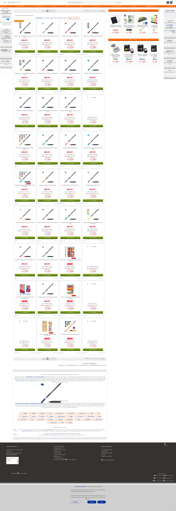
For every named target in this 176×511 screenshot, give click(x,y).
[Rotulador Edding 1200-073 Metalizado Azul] (47, 251)
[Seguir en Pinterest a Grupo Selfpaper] (168, 478)
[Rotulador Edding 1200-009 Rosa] (70, 139)
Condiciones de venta (106, 449)
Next (155, 24)
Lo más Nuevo (57, 451)
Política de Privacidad (106, 453)
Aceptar (101, 502)
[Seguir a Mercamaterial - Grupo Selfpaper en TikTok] (169, 475)
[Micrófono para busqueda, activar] (118, 2)
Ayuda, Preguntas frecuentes (13, 453)
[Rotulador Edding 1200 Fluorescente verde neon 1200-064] (70, 213)
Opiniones (8, 451)
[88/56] (93, 288)
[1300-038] (93, 251)
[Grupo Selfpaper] (108, 460)
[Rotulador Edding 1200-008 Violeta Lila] (70, 176)
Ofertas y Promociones (59, 454)
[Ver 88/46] (93, 335)
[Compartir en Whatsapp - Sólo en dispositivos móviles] (89, 365)
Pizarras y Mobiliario (39, 6)
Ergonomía (134, 6)
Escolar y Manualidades (116, 6)
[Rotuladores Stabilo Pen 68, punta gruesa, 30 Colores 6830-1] (70, 251)
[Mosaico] (102, 10)
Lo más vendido (58, 453)
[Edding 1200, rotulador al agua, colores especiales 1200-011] (25, 139)
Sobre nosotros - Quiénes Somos (14, 449)
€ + (152, 6)
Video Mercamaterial (59, 446)
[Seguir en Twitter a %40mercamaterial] (168, 480)
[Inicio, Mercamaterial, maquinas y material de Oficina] (15, 3)
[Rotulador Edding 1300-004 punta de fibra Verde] (47, 101)
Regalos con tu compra (59, 449)
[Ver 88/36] (93, 111)
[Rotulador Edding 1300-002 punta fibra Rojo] (47, 64)
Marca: (23, 413)
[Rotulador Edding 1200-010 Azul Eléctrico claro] (93, 139)
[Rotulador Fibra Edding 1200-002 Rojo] (70, 27)
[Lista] (92, 10)
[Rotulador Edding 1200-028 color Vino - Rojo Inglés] (70, 101)
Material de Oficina (20, 6)
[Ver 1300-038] (93, 261)
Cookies (103, 454)
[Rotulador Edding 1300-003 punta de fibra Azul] (70, 64)
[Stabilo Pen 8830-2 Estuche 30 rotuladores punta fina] (70, 288)
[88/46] (93, 325)
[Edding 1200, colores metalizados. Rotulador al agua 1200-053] (25, 64)
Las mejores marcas (59, 458)
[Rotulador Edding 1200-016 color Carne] (25, 213)
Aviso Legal (104, 451)
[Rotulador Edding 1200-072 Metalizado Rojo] (25, 251)
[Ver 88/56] (93, 298)
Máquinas (81, 6)
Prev (111, 24)
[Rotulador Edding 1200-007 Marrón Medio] (47, 288)
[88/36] (93, 101)
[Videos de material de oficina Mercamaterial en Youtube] (158, 478)
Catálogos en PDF (58, 448)
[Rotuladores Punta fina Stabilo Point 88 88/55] (70, 325)
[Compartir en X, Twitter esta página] (77, 365)
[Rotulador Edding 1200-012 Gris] (93, 176)
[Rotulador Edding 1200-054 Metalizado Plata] (47, 27)
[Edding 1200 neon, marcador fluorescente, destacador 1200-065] (93, 213)
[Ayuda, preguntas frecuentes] (172, 504)
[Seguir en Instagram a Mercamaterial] (159, 475)
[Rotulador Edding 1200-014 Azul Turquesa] (47, 139)
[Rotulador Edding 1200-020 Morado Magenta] (47, 213)
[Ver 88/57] (25, 335)
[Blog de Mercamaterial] (6, 71)
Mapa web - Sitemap (106, 456)
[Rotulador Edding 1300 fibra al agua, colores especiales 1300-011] (25, 176)
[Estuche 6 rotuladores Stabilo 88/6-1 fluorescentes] (47, 325)
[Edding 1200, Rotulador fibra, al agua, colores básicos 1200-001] (25, 27)
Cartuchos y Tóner (97, 6)
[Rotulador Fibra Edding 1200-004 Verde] (93, 64)
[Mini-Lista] (97, 10)
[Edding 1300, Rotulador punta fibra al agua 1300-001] (93, 27)
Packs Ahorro (57, 456)
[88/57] (25, 325)
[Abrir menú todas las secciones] (5, 2)
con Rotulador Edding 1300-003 (47, 18)
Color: (41, 413)
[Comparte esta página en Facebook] (64, 365)
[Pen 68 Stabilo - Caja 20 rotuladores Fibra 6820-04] (25, 288)
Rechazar (92, 502)
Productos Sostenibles (59, 459)
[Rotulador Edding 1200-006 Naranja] (47, 176)
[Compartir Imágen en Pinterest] (100, 365)
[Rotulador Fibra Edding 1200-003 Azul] (25, 101)
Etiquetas (67, 6)
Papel (54, 6)
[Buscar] (120, 2)
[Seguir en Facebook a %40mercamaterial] (158, 480)
